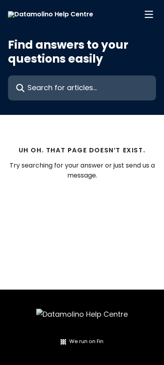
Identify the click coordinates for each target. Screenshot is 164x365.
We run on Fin (86, 341)
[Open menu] (149, 14)
